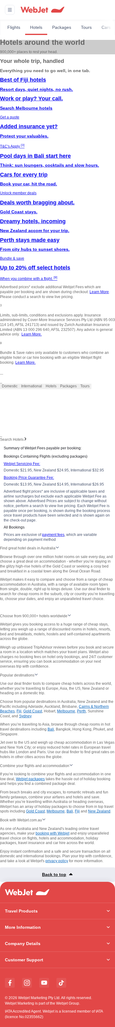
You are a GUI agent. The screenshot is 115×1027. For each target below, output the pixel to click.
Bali (51, 729)
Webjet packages (30, 779)
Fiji (19, 711)
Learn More (99, 292)
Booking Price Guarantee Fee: (29, 477)
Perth (81, 711)
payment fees (53, 535)
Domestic (9, 386)
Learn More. (31, 334)
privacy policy (56, 861)
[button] (10, 10)
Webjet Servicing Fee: (22, 464)
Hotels (36, 27)
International (31, 386)
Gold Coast (32, 711)
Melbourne (66, 711)
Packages (61, 27)
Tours (86, 27)
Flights (13, 27)
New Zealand (99, 811)
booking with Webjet (52, 833)
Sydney (25, 716)
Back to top (54, 874)
